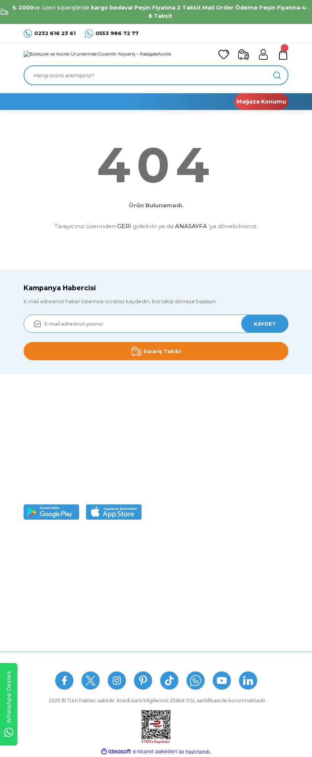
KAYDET (265, 324)
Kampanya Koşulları (139, 624)
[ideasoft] (116, 751)
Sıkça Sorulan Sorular (136, 660)
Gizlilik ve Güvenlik (137, 564)
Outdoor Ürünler (227, 609)
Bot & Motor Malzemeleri (237, 595)
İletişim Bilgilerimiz (46, 624)
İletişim (240, 660)
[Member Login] (263, 54)
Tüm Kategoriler (226, 624)
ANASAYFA (191, 226)
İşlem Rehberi (41, 609)
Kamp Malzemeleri (229, 564)
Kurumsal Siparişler (47, 595)
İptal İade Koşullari (137, 579)
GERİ (124, 226)
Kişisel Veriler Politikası (142, 595)
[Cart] (283, 54)
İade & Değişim (198, 660)
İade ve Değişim (135, 609)
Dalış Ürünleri (222, 579)
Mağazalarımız (41, 579)
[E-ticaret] (155, 752)
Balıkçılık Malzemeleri (233, 550)
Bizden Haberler (44, 564)
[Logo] (97, 54)
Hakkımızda (38, 550)
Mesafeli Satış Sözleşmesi (146, 550)
